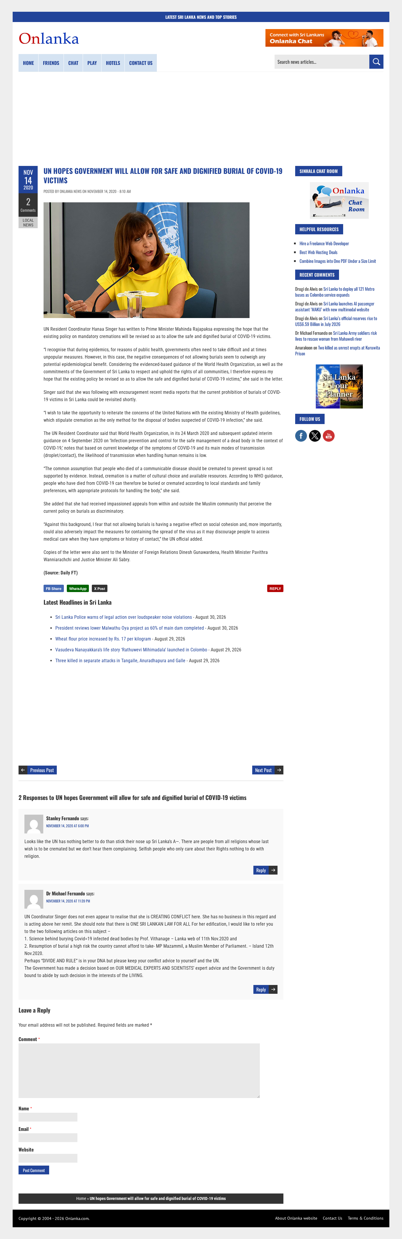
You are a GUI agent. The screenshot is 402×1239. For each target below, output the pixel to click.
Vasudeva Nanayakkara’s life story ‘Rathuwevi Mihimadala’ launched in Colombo (131, 650)
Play (92, 62)
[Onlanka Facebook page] (301, 433)
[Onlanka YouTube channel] (329, 433)
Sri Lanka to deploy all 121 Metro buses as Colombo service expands (334, 291)
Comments (28, 210)
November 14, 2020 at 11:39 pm (68, 900)
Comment (29, 1039)
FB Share (54, 588)
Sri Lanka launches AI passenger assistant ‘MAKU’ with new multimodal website (334, 306)
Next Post (263, 770)
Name (25, 1108)
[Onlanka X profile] (315, 433)
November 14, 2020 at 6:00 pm (67, 825)
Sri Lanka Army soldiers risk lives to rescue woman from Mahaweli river (336, 335)
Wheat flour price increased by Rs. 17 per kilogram (103, 639)
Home (28, 62)
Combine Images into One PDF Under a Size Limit (338, 261)
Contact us (140, 62)
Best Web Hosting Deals (319, 252)
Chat (73, 62)
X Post (99, 588)
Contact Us (332, 1218)
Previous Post (42, 770)
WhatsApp (78, 588)
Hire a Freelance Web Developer (324, 243)
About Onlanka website (296, 1218)
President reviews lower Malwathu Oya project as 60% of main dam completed (129, 628)
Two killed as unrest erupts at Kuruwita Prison (337, 350)
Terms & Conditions (365, 1218)
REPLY (275, 588)
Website (26, 1149)
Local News (28, 222)
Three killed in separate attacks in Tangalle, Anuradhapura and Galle (120, 660)
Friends (51, 62)
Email (25, 1128)
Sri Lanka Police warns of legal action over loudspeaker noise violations (123, 617)
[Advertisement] (201, 119)
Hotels (113, 62)
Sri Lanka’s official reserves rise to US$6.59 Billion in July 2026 (336, 321)
